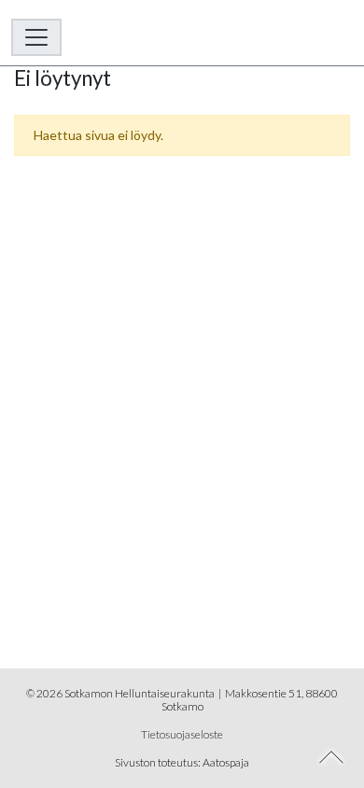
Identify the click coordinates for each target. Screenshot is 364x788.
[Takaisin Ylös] (332, 757)
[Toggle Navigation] (36, 37)
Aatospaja (226, 762)
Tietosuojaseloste (182, 734)
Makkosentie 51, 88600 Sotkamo (250, 699)
